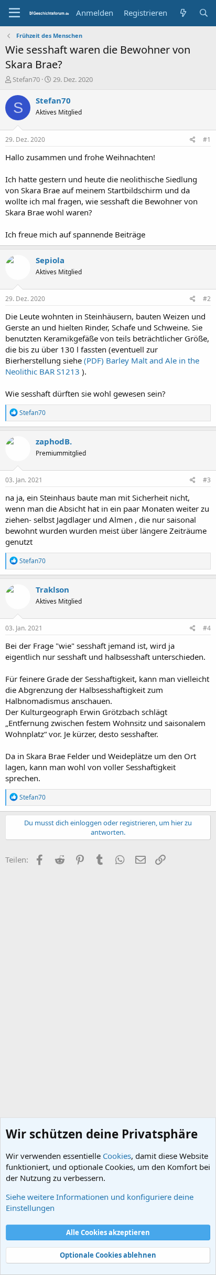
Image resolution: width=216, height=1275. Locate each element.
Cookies (117, 1155)
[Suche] (203, 13)
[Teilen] (192, 140)
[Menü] (14, 13)
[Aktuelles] (182, 13)
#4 (207, 628)
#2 (207, 298)
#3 (207, 479)
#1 (207, 139)
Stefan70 (26, 79)
